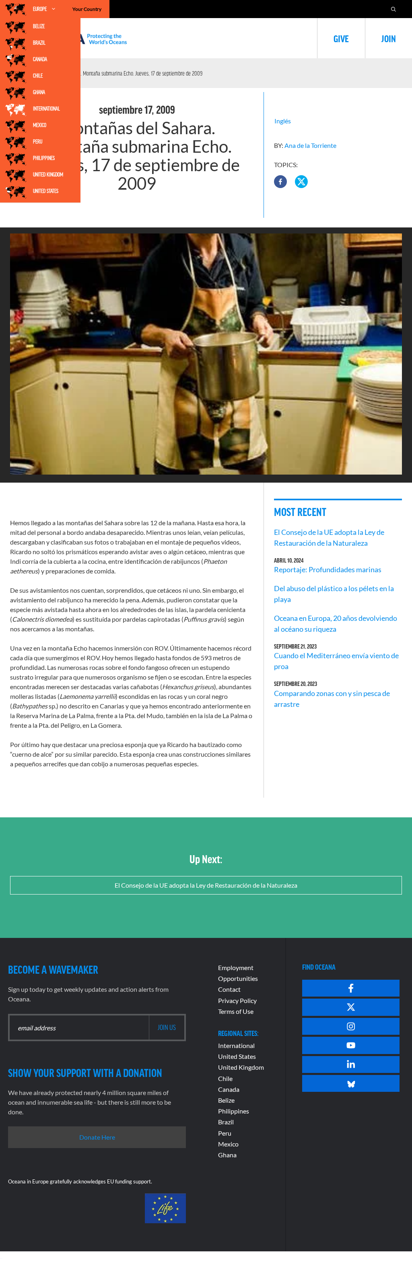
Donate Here (97, 1137)
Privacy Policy (237, 1000)
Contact (229, 989)
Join (388, 38)
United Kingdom (48, 174)
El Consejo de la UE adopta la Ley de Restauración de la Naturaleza (206, 885)
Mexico (39, 125)
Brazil (39, 42)
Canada (40, 59)
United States (45, 191)
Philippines (44, 158)
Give (341, 38)
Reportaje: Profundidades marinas (327, 569)
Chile (38, 75)
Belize (39, 26)
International (46, 108)
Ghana (39, 92)
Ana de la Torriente (310, 145)
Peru (37, 141)
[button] (280, 181)
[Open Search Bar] (393, 9)
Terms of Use (235, 1011)
